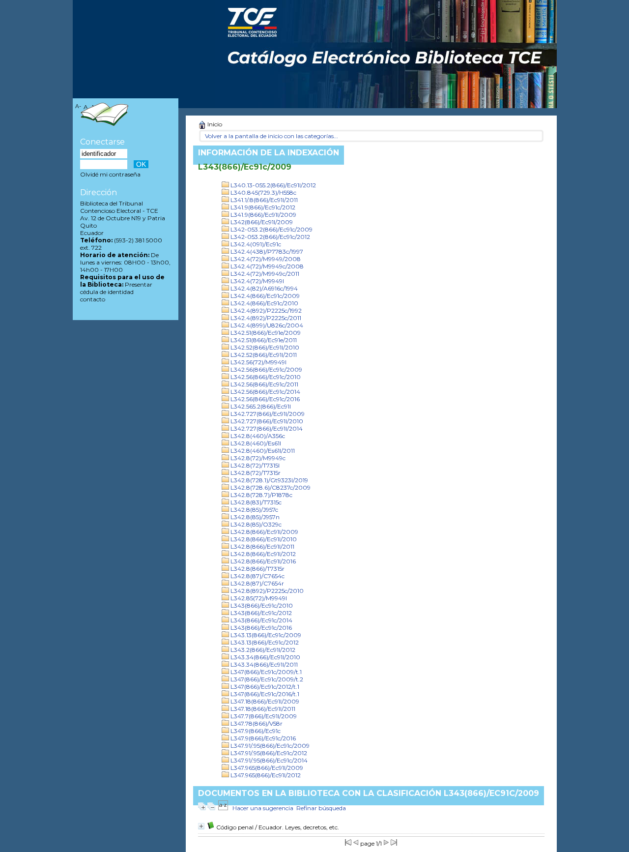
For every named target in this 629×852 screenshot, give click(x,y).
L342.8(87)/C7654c (257, 576)
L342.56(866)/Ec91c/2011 (263, 384)
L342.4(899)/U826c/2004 (266, 325)
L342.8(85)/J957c (253, 509)
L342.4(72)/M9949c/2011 (264, 273)
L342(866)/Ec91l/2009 (261, 222)
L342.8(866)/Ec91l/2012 (262, 554)
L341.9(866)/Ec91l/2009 (262, 214)
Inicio (214, 124)
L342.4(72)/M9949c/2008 (266, 266)
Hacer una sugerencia (262, 808)
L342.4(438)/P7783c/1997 (266, 251)
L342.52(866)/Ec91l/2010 (264, 347)
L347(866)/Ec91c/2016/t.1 (264, 694)
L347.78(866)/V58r (256, 723)
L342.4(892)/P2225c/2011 (265, 318)
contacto (92, 299)
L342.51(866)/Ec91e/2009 (265, 332)
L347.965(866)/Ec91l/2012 (265, 775)
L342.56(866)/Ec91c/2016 (264, 399)
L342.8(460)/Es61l (255, 443)
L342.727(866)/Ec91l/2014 (266, 428)
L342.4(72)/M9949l (256, 281)
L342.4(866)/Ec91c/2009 (264, 295)
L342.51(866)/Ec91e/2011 (263, 340)
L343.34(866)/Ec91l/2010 (264, 657)
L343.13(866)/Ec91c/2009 (265, 635)
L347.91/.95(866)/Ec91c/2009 (269, 745)
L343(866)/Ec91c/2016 (260, 627)
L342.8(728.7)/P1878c (260, 495)
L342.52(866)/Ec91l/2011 (263, 354)
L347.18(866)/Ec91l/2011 (262, 708)
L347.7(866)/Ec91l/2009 (263, 716)
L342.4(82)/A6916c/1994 (263, 288)
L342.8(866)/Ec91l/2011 (261, 546)
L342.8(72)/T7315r (255, 472)
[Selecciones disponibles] (223, 808)
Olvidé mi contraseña (110, 174)
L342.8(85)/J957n (254, 517)
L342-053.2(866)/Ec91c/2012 (269, 236)
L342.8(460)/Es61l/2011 (262, 450)
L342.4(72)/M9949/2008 (265, 259)
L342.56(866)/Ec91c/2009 (265, 369)
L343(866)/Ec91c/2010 (261, 605)
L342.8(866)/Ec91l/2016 (262, 561)
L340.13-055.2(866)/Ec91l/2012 (272, 185)
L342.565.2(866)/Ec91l (260, 406)
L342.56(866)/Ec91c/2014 (264, 391)
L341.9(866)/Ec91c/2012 (262, 207)
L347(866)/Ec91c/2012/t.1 (264, 686)
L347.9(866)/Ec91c (255, 730)
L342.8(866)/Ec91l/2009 (263, 531)
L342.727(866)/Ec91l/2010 (266, 421)
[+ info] (201, 826)
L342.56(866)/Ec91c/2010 (265, 377)
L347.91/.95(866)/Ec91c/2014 (268, 760)
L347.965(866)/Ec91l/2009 (266, 767)
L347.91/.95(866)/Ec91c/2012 (268, 753)
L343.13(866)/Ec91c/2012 (264, 642)
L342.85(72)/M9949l (258, 598)
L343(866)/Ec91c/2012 (260, 613)
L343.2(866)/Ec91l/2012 (262, 649)
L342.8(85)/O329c (255, 524)
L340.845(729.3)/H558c (262, 192)
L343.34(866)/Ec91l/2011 (263, 664)
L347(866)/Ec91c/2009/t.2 (266, 679)
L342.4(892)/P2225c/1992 (265, 310)
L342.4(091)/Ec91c (255, 244)
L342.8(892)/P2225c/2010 (266, 590)
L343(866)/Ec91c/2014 (260, 620)
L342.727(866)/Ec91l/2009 (267, 413)
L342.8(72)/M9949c (257, 458)
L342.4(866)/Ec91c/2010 (263, 303)
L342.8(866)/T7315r (257, 568)
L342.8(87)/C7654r (256, 583)
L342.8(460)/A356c (257, 436)
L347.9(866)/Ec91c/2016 (262, 738)
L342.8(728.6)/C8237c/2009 (270, 487)
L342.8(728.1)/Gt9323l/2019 (268, 480)
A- (78, 106)
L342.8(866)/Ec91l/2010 (263, 539)
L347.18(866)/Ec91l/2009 (264, 701)
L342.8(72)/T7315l (254, 465)
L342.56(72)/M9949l (257, 362)
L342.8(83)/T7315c (255, 502)
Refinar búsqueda (321, 808)
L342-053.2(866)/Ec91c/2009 (271, 229)
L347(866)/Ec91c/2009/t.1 (265, 672)
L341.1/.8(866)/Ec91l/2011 (263, 200)
